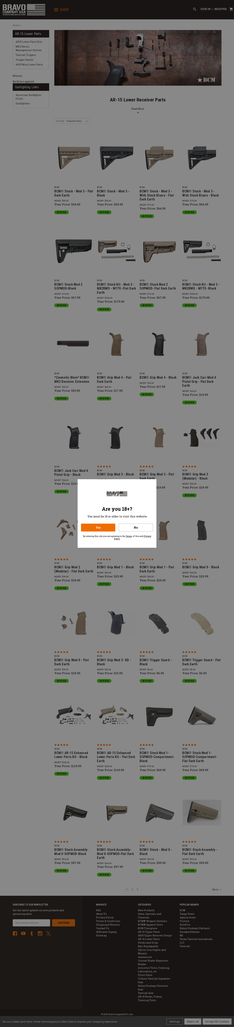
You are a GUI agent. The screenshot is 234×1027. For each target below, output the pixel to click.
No (136, 527)
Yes (98, 527)
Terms (129, 536)
